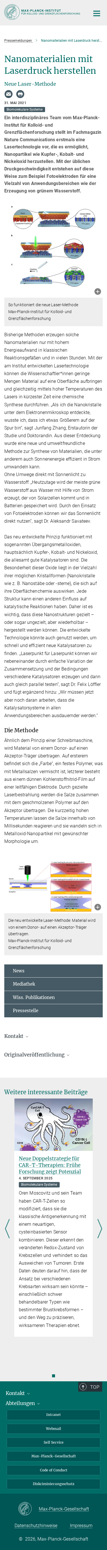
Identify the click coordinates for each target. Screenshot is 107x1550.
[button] (97, 292)
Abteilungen (21, 1403)
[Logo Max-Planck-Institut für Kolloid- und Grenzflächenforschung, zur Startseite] (42, 12)
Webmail (53, 1428)
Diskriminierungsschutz (53, 1484)
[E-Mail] (8, 94)
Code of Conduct (53, 1470)
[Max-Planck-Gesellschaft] (28, 1509)
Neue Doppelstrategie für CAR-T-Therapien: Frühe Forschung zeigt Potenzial (50, 1165)
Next (99, 1229)
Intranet (53, 1414)
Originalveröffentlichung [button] (35, 1055)
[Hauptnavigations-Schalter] (96, 13)
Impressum (81, 1525)
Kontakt (16, 1393)
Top (94, 1387)
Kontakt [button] (14, 1036)
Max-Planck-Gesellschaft (53, 1456)
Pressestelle (25, 1010)
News (19, 971)
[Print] (20, 94)
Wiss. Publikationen (34, 997)
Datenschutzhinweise (36, 1525)
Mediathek (24, 984)
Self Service (54, 1442)
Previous (7, 1229)
